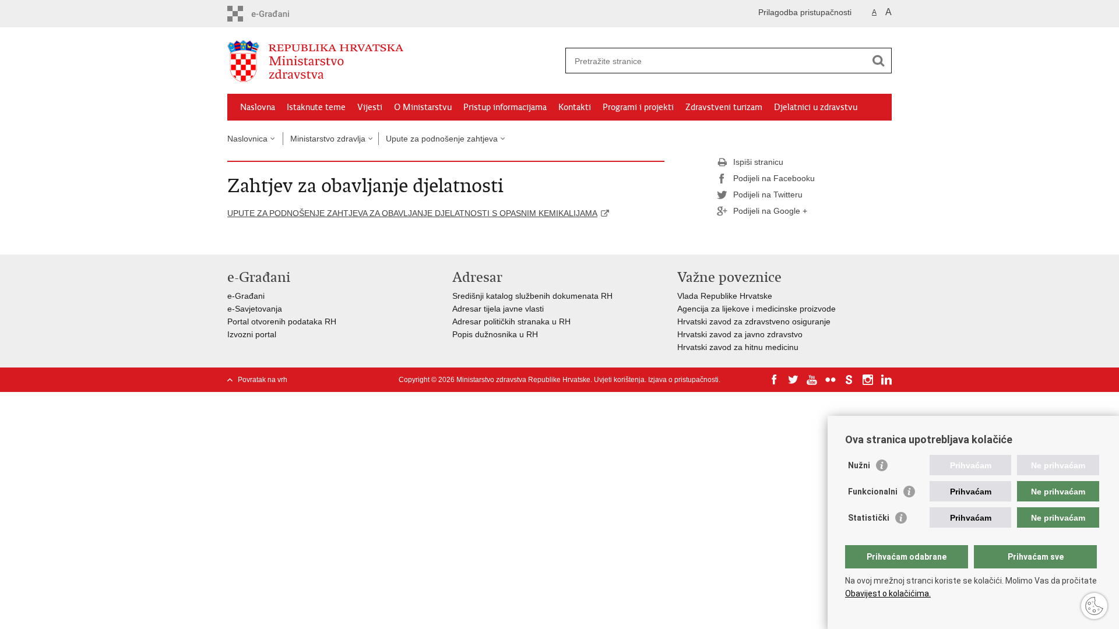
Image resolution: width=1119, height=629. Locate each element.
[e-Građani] (277, 14)
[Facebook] (774, 379)
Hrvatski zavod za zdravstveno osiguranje (754, 321)
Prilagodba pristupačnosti (804, 12)
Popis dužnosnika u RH (495, 334)
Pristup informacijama (505, 107)
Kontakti (574, 107)
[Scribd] (849, 379)
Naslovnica (247, 138)
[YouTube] (812, 379)
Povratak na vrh (262, 380)
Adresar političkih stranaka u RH (511, 321)
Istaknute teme (316, 107)
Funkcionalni (873, 491)
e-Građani (246, 296)
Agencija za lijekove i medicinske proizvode (756, 308)
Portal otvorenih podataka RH (281, 321)
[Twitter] (793, 379)
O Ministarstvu (423, 107)
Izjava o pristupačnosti (683, 380)
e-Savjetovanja (254, 308)
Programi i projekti (638, 107)
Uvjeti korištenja (619, 380)
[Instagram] (868, 379)
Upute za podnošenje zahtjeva (442, 138)
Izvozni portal (251, 334)
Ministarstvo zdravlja (327, 138)
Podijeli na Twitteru (768, 194)
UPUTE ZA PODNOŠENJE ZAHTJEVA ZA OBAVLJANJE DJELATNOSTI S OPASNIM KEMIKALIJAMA (412, 213)
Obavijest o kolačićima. (888, 593)
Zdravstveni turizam (723, 107)
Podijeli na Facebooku (774, 178)
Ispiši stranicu (758, 162)
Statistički (868, 517)
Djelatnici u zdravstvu (815, 107)
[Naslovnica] (393, 61)
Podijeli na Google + (770, 210)
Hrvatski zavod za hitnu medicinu (737, 347)
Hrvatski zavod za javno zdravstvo (740, 334)
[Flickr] (830, 379)
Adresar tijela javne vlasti (498, 308)
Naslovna (257, 107)
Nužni (859, 465)
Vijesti (369, 107)
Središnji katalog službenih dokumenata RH (532, 296)
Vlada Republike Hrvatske (724, 296)
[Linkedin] (886, 379)
